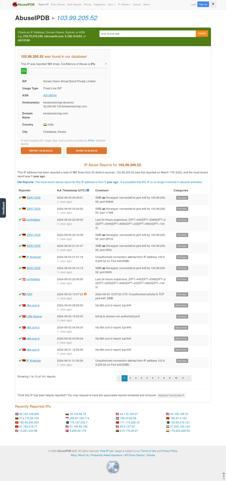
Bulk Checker (58, 4)
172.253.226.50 (180, 431)
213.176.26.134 (29, 418)
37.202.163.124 (180, 426)
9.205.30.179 (78, 431)
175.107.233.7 (79, 422)
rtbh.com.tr (33, 305)
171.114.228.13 (129, 422)
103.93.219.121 (180, 422)
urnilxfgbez (33, 220)
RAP (29, 294)
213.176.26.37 (129, 431)
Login (193, 4)
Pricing (87, 4)
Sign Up (203, 4)
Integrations (99, 4)
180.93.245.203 (29, 422)
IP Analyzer (33, 257)
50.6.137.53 (127, 426)
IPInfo (91, 140)
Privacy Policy (169, 451)
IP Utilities (123, 4)
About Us (83, 455)
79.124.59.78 (78, 414)
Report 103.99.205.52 (41, 150)
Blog (73, 455)
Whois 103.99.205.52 (86, 150)
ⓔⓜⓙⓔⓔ (33, 197)
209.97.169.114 (79, 418)
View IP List (106, 451)
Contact (137, 4)
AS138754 (50, 95)
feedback (3, 208)
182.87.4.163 (178, 418)
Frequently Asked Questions (106, 455)
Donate (151, 455)
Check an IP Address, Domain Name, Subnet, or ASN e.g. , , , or (52, 36)
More (145, 4)
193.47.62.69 (128, 418)
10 (176, 377)
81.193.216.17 (28, 426)
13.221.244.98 (28, 431)
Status (140, 455)
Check (202, 33)
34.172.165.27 (129, 414)
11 (183, 377)
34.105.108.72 (179, 414)
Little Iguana (34, 316)
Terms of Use (148, 451)
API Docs (129, 455)
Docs (111, 4)
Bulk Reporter (74, 4)
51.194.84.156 (79, 426)
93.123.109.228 (29, 414)
